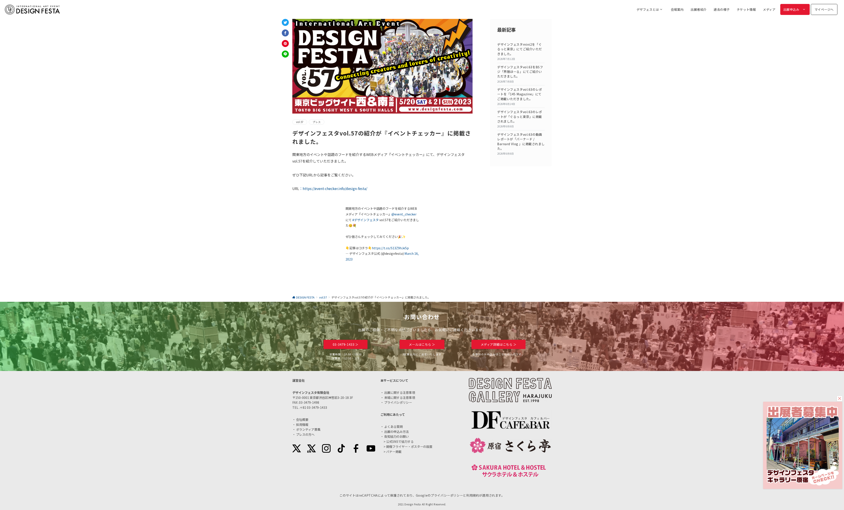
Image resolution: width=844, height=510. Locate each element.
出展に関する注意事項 (399, 392)
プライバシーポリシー (447, 495)
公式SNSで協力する (400, 441)
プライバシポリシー (398, 402)
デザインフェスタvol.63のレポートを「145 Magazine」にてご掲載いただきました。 (519, 94)
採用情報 (302, 424)
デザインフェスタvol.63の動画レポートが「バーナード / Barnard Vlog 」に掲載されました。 (521, 141)
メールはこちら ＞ (422, 344)
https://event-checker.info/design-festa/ (335, 188)
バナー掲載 (394, 451)
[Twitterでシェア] (285, 22)
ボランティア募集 (308, 429)
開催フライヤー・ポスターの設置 (409, 446)
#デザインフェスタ (365, 220)
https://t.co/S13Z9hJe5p (390, 248)
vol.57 (299, 122)
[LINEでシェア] (285, 54)
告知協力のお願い (396, 436)
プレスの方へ (305, 434)
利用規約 (472, 495)
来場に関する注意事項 (399, 397)
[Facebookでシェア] (285, 32)
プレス (317, 122)
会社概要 (302, 419)
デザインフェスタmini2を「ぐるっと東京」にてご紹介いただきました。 (519, 49)
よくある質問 (393, 426)
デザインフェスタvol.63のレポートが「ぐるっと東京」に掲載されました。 (519, 116)
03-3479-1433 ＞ (345, 344)
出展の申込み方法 (396, 431)
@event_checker (404, 214)
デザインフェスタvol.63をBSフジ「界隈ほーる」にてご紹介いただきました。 (520, 72)
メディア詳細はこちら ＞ (499, 344)
